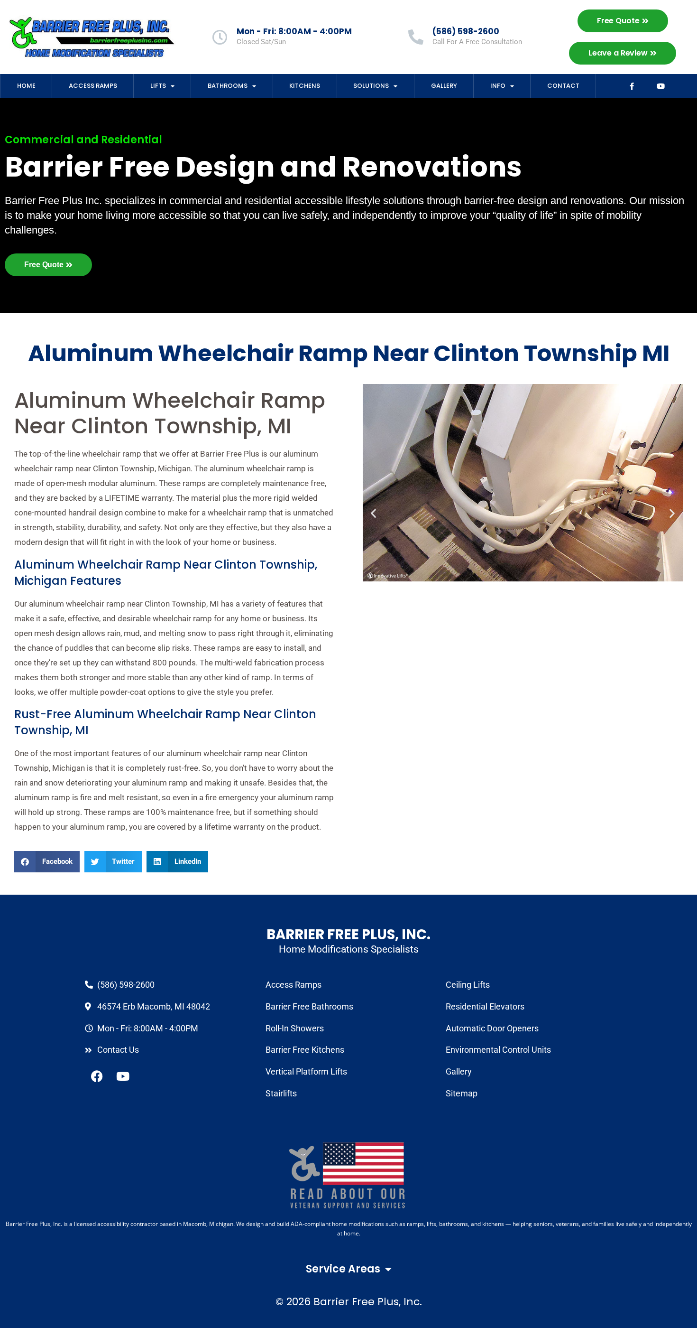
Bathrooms (228, 85)
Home (26, 85)
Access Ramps (93, 85)
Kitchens (304, 85)
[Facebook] (97, 1076)
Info (497, 85)
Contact (563, 85)
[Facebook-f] (632, 86)
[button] (47, 861)
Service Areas (343, 1269)
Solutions (371, 85)
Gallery (444, 85)
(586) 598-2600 (465, 31)
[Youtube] (661, 86)
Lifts (158, 85)
